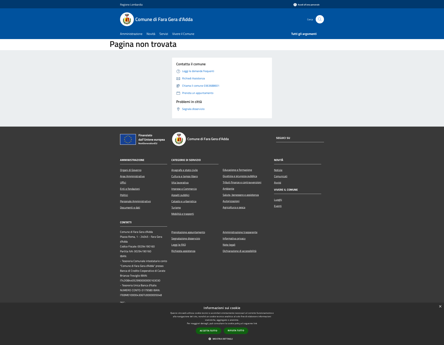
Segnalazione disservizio (185, 238)
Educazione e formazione (237, 170)
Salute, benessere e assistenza (241, 195)
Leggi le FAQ (178, 245)
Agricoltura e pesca (234, 207)
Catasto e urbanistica (183, 201)
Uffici (123, 182)
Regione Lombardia (131, 4)
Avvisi (277, 182)
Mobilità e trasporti (182, 214)
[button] (222, 339)
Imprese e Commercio (184, 189)
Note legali (229, 245)
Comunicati (280, 176)
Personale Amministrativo (135, 201)
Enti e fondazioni (130, 189)
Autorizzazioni (231, 201)
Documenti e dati (130, 207)
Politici (124, 195)
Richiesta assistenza (183, 251)
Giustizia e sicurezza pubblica (240, 176)
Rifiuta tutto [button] (236, 330)
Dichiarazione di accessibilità (239, 251)
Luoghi (278, 200)
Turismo (176, 207)
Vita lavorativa (180, 182)
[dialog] (222, 324)
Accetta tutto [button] (208, 330)
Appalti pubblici (180, 195)
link (255, 323)
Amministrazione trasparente (240, 232)
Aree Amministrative (132, 176)
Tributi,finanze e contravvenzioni (242, 182)
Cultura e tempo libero (184, 176)
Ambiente (228, 188)
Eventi (278, 206)
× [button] (440, 306)
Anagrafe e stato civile (184, 170)
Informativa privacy (234, 238)
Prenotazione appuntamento (188, 232)
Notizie (278, 170)
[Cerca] (320, 19)
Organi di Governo (130, 170)
